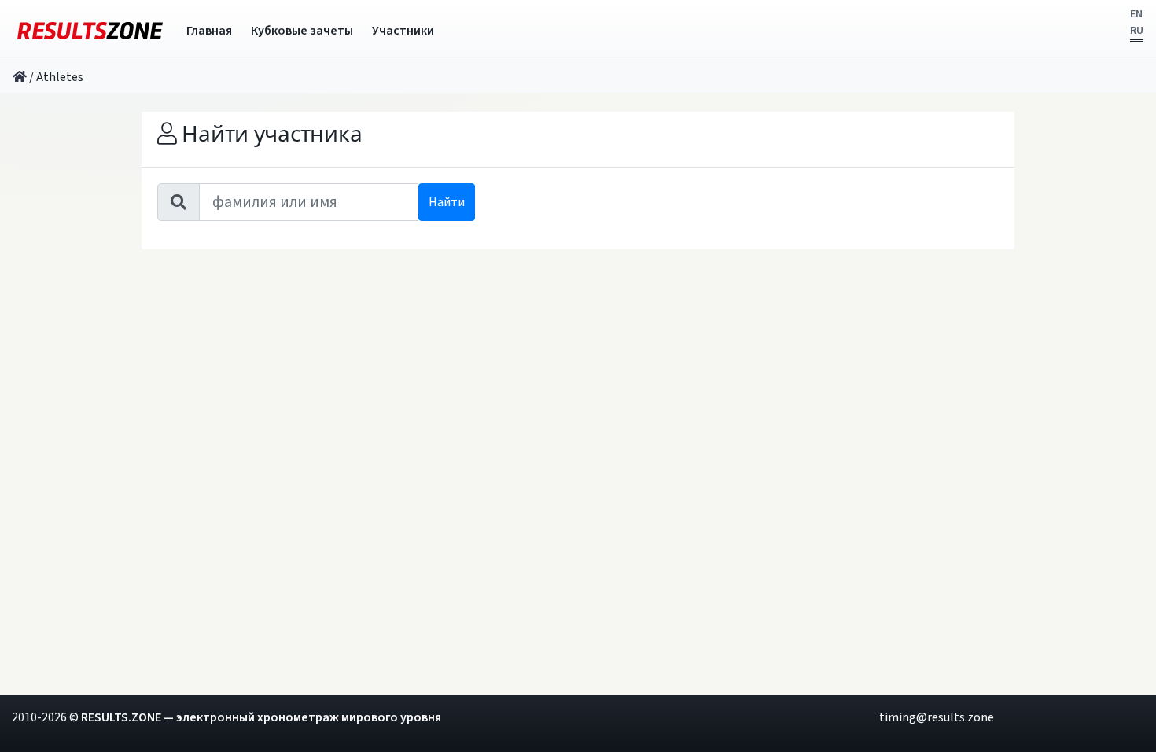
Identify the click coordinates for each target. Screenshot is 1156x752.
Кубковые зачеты (302, 30)
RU (1136, 31)
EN (1136, 14)
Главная (209, 30)
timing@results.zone (936, 717)
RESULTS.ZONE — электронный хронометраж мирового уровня (261, 717)
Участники (403, 30)
